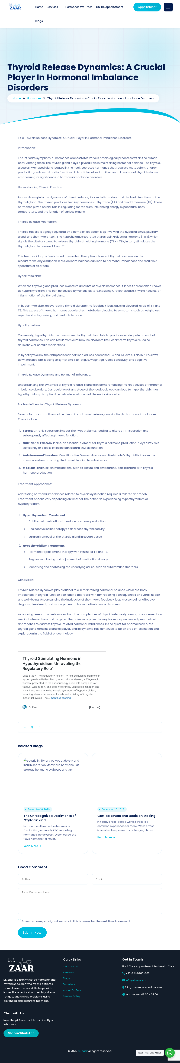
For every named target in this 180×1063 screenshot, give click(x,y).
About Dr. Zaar (72, 990)
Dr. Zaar (83, 1051)
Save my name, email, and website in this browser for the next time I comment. (76, 921)
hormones (34, 98)
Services (52, 7)
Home (39, 7)
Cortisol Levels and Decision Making (126, 816)
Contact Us (70, 966)
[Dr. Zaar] (14, 7)
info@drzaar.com (137, 980)
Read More (31, 846)
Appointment (147, 7)
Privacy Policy (71, 996)
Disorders (69, 984)
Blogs (39, 21)
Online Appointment (109, 7)
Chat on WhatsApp (21, 1033)
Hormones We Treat (78, 7)
